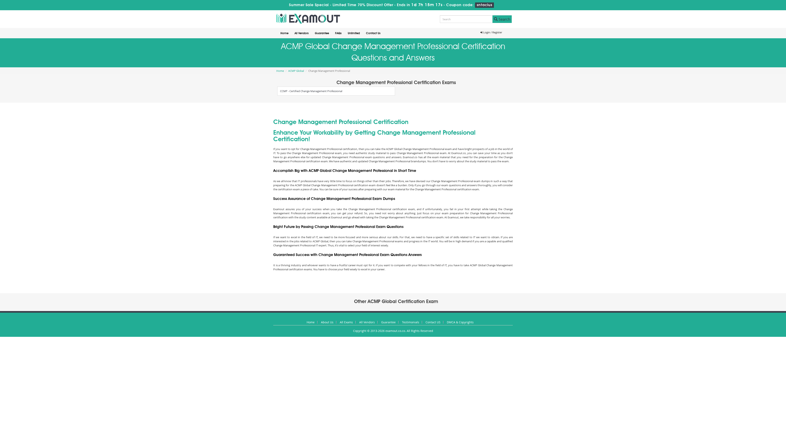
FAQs (338, 33)
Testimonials (410, 322)
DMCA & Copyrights (460, 322)
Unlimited (354, 33)
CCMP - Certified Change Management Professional (311, 91)
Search (504, 19)
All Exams (346, 322)
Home (284, 33)
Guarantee (322, 33)
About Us (327, 322)
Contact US (433, 322)
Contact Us (373, 33)
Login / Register (492, 32)
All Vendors (302, 33)
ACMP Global (296, 71)
